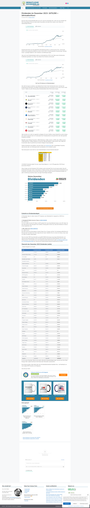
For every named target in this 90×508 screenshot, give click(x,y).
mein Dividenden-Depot (14, 497)
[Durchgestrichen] (31, 466)
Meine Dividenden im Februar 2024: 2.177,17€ (54, 501)
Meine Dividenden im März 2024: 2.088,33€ (54, 497)
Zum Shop (26, 500)
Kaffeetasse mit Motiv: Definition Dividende (54, 500)
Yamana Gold (48, 145)
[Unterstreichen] (29, 466)
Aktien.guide (27, 490)
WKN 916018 (43, 220)
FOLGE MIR (63, 375)
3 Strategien (44, 7)
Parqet (26, 492)
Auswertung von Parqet (48, 46)
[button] (87, 494)
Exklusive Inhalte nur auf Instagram (39, 372)
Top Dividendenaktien (53, 7)
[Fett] (26, 466)
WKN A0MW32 (34, 228)
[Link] (38, 466)
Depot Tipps (62, 7)
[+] (41, 466)
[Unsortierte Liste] (34, 466)
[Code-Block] (37, 466)
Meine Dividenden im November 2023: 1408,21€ (31, 437)
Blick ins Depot (27, 497)
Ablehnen (75, 503)
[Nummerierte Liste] (32, 466)
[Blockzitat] (35, 466)
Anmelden (62, 459)
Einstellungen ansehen (84, 503)
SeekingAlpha (27, 489)
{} (39, 466)
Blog (22, 7)
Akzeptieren (67, 503)
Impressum (19, 506)
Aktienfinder (27, 491)
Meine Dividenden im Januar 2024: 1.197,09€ (31, 438)
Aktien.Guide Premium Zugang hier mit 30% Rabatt (55, 498)
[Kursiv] (28, 466)
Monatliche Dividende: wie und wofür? (33, 7)
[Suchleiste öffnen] (68, 8)
